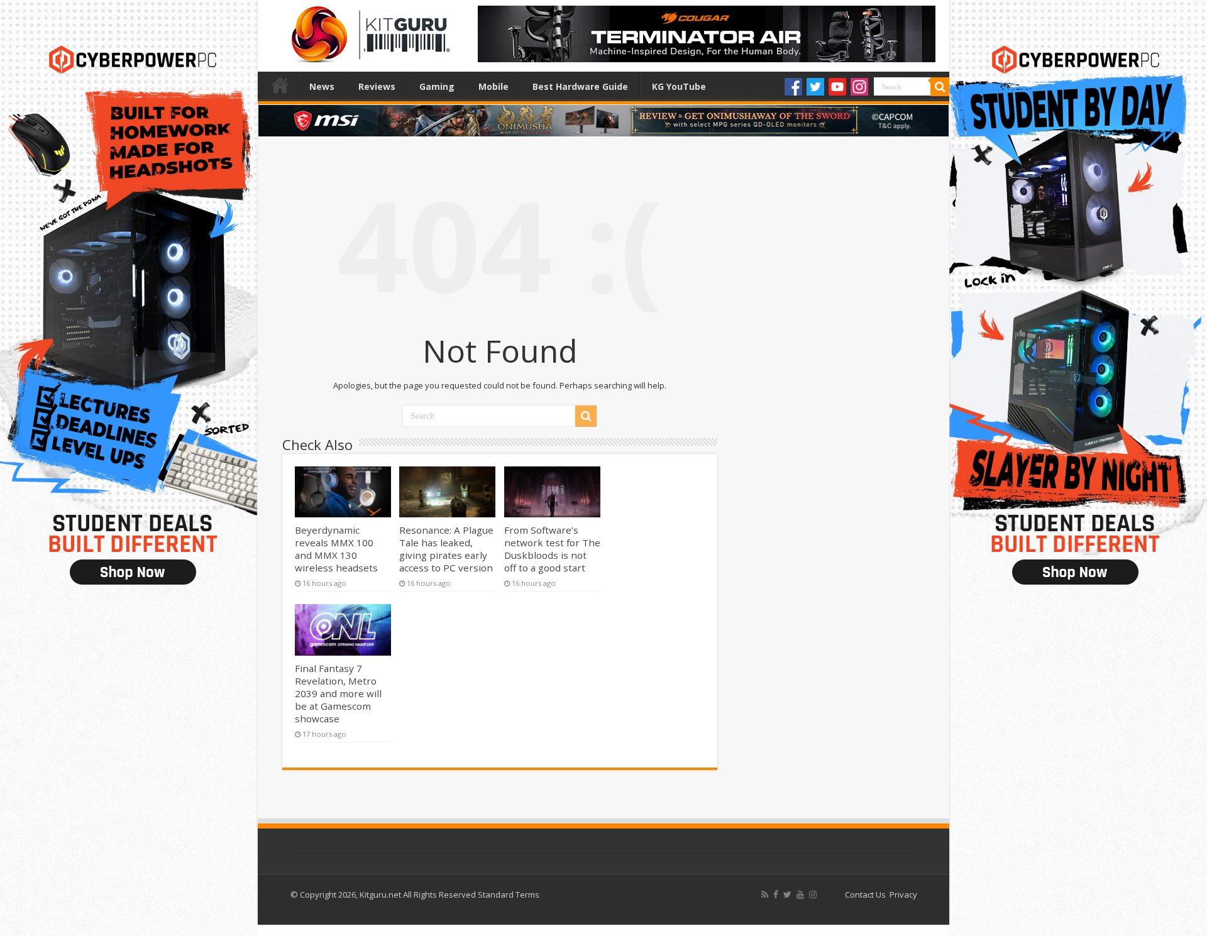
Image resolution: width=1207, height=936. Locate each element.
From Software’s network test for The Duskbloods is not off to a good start (552, 549)
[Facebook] (793, 87)
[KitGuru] (368, 30)
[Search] (939, 86)
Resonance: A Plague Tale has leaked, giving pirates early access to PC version (446, 549)
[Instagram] (859, 87)
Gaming (437, 86)
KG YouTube (679, 86)
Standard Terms (508, 894)
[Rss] (764, 894)
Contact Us (865, 894)
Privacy (903, 894)
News (321, 86)
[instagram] (813, 894)
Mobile (493, 86)
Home (280, 85)
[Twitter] (815, 87)
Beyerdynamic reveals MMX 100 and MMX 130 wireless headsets (336, 549)
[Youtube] (837, 87)
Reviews (376, 86)
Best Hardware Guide (580, 86)
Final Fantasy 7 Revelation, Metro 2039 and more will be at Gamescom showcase (338, 693)
